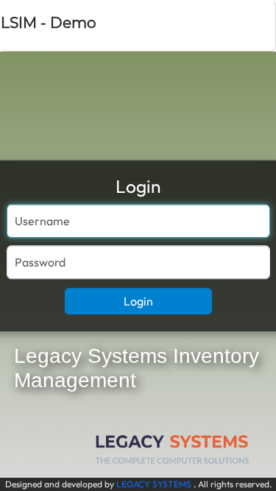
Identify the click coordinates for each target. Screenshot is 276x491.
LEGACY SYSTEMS (153, 484)
